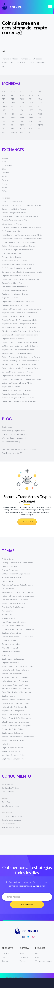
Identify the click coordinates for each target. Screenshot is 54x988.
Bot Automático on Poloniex (11, 257)
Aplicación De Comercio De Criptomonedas (17, 585)
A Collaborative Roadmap (11, 442)
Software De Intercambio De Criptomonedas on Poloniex (22, 379)
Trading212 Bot (7, 62)
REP (30, 92)
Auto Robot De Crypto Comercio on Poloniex (17, 250)
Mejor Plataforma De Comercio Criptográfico (18, 592)
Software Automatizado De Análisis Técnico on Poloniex (21, 279)
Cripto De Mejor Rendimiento (12, 748)
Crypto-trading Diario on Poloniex (14, 209)
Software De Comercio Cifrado (13, 740)
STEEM (22, 125)
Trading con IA (25, 59)
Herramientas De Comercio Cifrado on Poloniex (19, 327)
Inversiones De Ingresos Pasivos (13, 755)
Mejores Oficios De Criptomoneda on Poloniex (18, 350)
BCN (22, 99)
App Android (41, 62)
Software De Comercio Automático (14, 603)
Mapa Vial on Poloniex (10, 298)
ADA (40, 99)
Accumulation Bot (8, 824)
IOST (31, 110)
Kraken (4, 184)
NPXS (22, 121)
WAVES (14, 132)
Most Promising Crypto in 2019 (13, 431)
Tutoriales (5, 961)
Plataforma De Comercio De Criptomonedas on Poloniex (22, 239)
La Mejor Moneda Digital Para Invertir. (15, 703)
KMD (4, 114)
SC (12, 125)
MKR (40, 114)
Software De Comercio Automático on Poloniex (18, 246)
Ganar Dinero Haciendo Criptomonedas (16, 692)
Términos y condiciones (43, 961)
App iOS (31, 62)
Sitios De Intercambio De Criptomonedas (16, 688)
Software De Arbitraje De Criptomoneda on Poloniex (20, 361)
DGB (40, 103)
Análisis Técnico (8, 559)
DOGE (4, 106)
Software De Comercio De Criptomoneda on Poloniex (21, 357)
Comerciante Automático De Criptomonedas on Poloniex (22, 272)
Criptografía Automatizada (11, 633)
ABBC (13, 92)
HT (12, 110)
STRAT (40, 125)
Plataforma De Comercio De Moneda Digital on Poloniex (22, 309)
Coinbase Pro (7, 165)
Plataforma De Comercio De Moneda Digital (18, 666)
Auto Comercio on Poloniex (11, 253)
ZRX (3, 92)
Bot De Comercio (8, 589)
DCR (31, 103)
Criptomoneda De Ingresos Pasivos (14, 759)
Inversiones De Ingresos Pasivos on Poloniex (18, 398)
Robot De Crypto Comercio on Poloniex (15, 220)
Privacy (37, 957)
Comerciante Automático (11, 644)
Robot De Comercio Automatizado (14, 622)
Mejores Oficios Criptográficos (13, 711)
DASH (22, 103)
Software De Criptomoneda (12, 674)
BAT (39, 92)
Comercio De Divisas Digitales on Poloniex (17, 372)
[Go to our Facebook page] (23, 937)
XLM (31, 125)
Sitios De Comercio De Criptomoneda (15, 722)
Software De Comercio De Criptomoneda (16, 714)
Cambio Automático (9, 640)
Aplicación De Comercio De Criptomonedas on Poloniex (22, 227)
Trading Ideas (7, 427)
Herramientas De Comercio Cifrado (15, 685)
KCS (12, 114)
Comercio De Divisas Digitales (13, 729)
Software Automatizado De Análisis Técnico (17, 637)
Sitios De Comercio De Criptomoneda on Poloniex (19, 364)
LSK (21, 114)
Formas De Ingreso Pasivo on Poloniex (15, 394)
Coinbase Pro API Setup (10, 788)
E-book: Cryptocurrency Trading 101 (15, 434)
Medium (23, 953)
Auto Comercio (7, 611)
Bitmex (4, 187)
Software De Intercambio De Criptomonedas (18, 737)
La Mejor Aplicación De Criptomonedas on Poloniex (20, 216)
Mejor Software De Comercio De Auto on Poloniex (19, 313)
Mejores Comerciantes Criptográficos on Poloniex (19, 324)
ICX (21, 110)
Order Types (6, 802)
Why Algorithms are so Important (14, 438)
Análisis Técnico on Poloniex (12, 202)
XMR (4, 118)
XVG (3, 132)
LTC (30, 114)
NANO (13, 118)
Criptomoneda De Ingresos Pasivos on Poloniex (19, 401)
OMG (40, 118)
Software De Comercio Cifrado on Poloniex (17, 383)
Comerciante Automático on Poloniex (15, 287)
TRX (30, 129)
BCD (31, 95)
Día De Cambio (7, 581)
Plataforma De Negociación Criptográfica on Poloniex (21, 368)
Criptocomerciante (8, 696)
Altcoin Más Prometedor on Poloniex (14, 290)
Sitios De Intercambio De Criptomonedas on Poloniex (21, 331)
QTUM (31, 121)
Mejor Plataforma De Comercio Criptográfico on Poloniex (22, 235)
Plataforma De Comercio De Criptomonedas (18, 596)
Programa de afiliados (10, 59)
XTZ (12, 129)
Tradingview (24, 957)
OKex (4, 169)
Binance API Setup (8, 784)
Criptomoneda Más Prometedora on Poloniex (18, 302)
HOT (3, 110)
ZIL (30, 132)
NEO (31, 118)
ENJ (12, 106)
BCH (22, 95)
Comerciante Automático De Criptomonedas (18, 629)
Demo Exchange (8, 792)
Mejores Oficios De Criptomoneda (14, 707)
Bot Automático (7, 614)
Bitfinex (4, 191)
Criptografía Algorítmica (11, 663)
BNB (3, 95)
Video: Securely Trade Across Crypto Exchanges (19, 449)
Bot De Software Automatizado (13, 626)
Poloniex (5, 180)
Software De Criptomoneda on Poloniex (16, 316)
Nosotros (5, 953)
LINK (4, 103)
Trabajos (23, 961)
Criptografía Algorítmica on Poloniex (15, 305)
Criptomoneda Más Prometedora (14, 659)
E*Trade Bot (37, 59)
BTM (31, 99)
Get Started (27, 521)
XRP (3, 125)
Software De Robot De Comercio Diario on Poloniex (20, 342)
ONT (4, 121)
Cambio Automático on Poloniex (13, 283)
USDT (4, 129)
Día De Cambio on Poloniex (11, 224)
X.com (4, 66)
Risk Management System (11, 827)
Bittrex (4, 176)
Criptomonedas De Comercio (12, 733)
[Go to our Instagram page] (33, 937)
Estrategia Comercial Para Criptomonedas (17, 563)
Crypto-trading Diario (9, 566)
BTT (12, 99)
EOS (21, 106)
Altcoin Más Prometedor (10, 648)
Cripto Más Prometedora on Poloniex (15, 294)
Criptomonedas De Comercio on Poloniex (16, 376)
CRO (13, 103)
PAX (12, 121)
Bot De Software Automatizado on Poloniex (17, 268)
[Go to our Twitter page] (28, 937)
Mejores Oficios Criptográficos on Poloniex (17, 353)
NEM (22, 118)
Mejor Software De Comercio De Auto (15, 670)
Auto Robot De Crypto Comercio (13, 607)
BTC (12, 95)
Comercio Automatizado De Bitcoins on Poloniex (19, 242)
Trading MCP (20, 62)
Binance (5, 158)
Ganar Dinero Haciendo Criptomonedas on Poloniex (20, 335)
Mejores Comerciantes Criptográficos (15, 681)
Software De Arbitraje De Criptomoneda (16, 718)
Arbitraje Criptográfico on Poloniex (14, 213)
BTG (39, 95)
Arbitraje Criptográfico (10, 570)
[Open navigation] (50, 6)
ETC (39, 106)
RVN (39, 121)
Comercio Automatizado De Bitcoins (15, 600)
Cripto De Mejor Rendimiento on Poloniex (16, 390)
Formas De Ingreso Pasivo (11, 751)
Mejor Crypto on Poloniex (11, 387)
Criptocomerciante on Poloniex (13, 339)
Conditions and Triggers (10, 806)
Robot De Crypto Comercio (11, 577)
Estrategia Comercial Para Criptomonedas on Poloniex (21, 205)
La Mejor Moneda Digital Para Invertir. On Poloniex (20, 346)
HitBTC (4, 161)
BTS (3, 99)
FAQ (37, 953)
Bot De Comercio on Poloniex (12, 231)
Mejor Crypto (6, 744)
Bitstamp (5, 173)
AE (21, 92)
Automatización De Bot (10, 618)
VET (39, 129)
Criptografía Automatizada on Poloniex (15, 276)
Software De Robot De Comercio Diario (16, 700)
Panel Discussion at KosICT (12, 453)
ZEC (21, 132)
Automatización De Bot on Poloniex (14, 261)
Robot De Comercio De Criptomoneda (15, 677)
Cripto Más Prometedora (11, 651)
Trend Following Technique (11, 820)
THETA (22, 129)
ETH (30, 106)
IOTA (40, 110)
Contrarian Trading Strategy (12, 816)
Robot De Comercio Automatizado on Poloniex (18, 264)
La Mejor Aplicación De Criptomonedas (16, 574)
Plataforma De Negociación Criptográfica (16, 726)
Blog (3, 957)
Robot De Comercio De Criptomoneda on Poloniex (19, 320)
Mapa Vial (5, 655)
